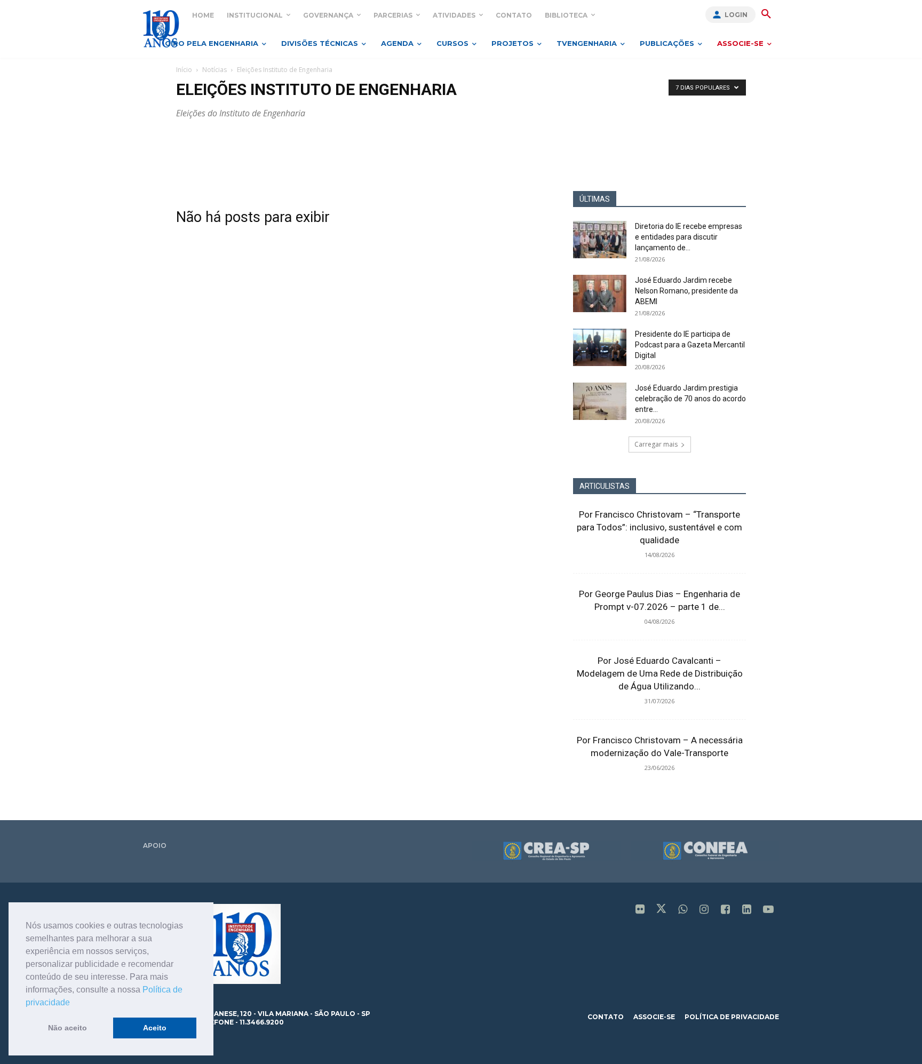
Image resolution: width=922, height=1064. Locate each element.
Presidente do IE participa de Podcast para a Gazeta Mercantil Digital (690, 345)
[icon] (640, 910)
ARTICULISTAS (604, 486)
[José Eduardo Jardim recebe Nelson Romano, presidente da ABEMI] (599, 293)
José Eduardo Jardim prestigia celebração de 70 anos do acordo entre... (690, 399)
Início (184, 69)
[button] (73, 1003)
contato (605, 1017)
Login (736, 15)
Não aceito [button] (67, 1027)
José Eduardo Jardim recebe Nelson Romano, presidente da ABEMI (686, 291)
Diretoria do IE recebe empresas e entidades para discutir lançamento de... (688, 237)
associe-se (654, 1017)
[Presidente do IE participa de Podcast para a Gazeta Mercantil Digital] (599, 347)
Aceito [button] (154, 1027)
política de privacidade (732, 1017)
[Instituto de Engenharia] (161, 28)
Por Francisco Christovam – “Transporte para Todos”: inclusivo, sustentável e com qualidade (659, 527)
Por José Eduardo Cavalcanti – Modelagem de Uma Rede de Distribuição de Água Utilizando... (660, 673)
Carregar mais (656, 444)
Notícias (214, 69)
